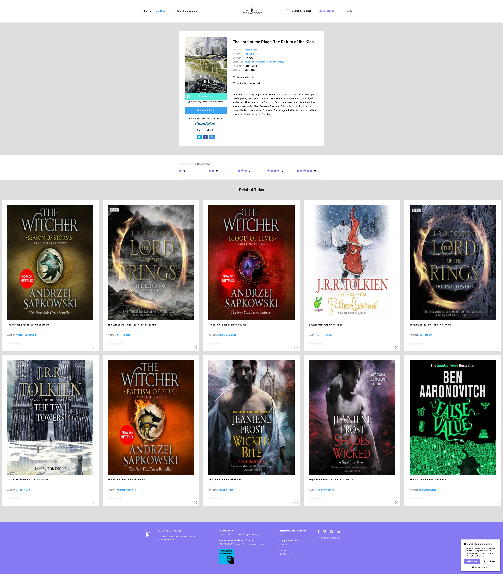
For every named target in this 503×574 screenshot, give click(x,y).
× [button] (497, 542)
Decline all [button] (489, 561)
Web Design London (327, 538)
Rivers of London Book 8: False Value (429, 479)
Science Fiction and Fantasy (271, 62)
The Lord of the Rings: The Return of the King (132, 324)
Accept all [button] (472, 561)
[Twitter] (325, 531)
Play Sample (205, 96)
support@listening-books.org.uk (250, 544)
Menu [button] (349, 11)
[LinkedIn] (338, 531)
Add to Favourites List (247, 83)
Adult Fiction (251, 62)
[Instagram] (331, 531)
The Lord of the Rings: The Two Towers (430, 324)
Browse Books (326, 11)
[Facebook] (319, 531)
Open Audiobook (205, 110)
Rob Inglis (249, 54)
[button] (357, 11)
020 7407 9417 (225, 534)
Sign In (147, 11)
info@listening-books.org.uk (247, 534)
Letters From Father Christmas (325, 324)
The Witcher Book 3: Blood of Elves (227, 324)
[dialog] (480, 555)
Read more (481, 556)
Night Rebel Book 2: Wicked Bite (225, 479)
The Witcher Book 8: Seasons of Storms (28, 324)
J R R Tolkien (251, 50)
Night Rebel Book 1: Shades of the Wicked (331, 479)
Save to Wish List (245, 77)
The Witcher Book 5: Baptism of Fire (127, 479)
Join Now (160, 11)
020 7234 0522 (226, 544)
